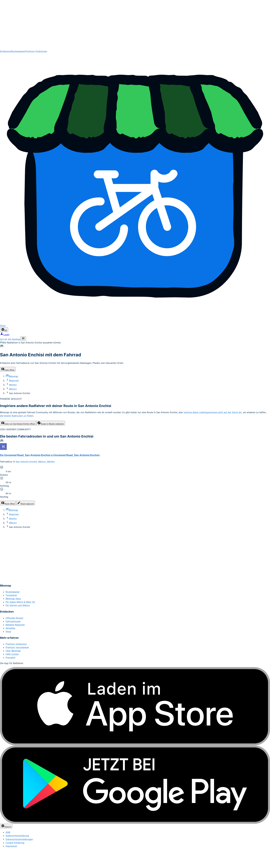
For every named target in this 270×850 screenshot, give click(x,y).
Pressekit (10, 657)
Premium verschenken (17, 647)
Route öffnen (9, 504)
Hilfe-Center (12, 654)
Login (6, 334)
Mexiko (13, 384)
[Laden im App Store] (135, 706)
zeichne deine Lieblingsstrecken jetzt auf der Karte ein (213, 412)
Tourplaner (11, 595)
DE (5, 330)
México (13, 389)
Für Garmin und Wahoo (18, 605)
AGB (8, 832)
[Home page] (135, 25)
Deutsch (7, 827)
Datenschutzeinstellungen (19, 839)
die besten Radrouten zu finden (16, 415)
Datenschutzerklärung (17, 835)
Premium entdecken (16, 644)
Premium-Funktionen (36, 51)
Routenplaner (18, 51)
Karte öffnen (9, 370)
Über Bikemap (13, 650)
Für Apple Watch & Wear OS (20, 602)
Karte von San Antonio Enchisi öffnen (19, 424)
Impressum (11, 846)
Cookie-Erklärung (15, 842)
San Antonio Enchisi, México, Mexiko (35, 461)
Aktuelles (10, 628)
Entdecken (5, 51)
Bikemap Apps (13, 598)
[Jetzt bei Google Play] (135, 784)
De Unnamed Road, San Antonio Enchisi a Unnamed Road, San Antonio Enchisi (50, 455)
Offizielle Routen (14, 618)
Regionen (14, 380)
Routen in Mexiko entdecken (52, 424)
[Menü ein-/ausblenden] (23, 338)
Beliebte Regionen (15, 624)
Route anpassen (27, 504)
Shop (8, 631)
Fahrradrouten (13, 621)
